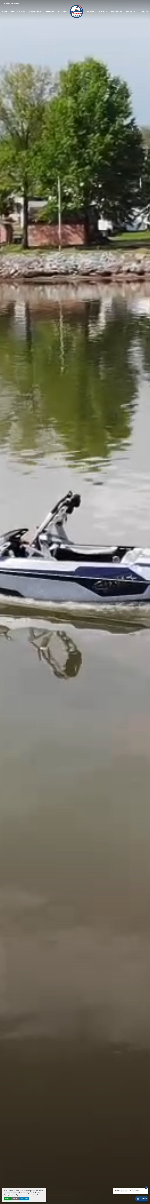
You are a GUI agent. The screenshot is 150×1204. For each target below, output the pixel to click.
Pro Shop (103, 11)
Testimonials (116, 11)
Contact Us (143, 11)
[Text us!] (141, 1199)
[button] (91, 11)
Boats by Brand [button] (17, 11)
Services (90, 11)
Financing (50, 11)
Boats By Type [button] (35, 11)
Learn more (24, 1198)
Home (4, 11)
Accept (7, 1198)
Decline (15, 1198)
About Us (130, 11)
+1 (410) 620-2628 (11, 3)
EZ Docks (62, 11)
